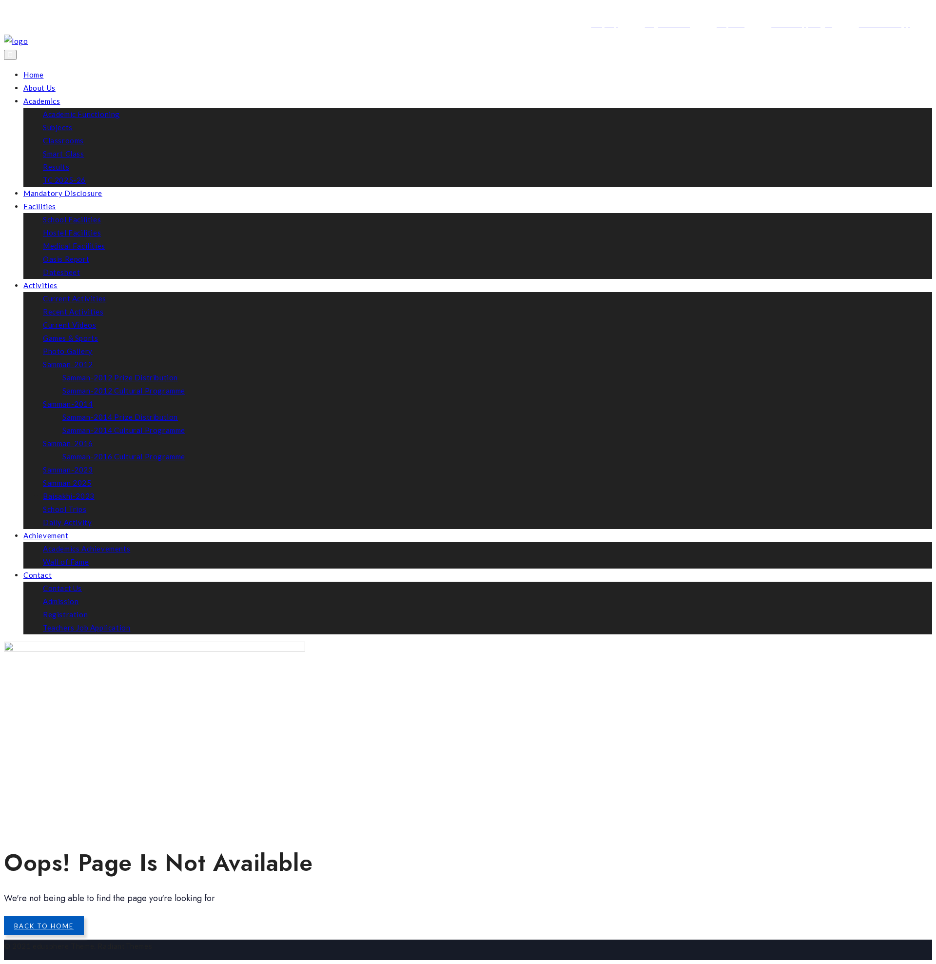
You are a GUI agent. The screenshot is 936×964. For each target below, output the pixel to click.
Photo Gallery (68, 351)
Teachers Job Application (86, 627)
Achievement (46, 535)
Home (33, 74)
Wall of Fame (66, 561)
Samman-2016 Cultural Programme (123, 456)
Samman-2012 (68, 364)
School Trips (64, 509)
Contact (37, 575)
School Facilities (72, 219)
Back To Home (44, 926)
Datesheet (61, 272)
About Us (39, 87)
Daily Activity (67, 522)
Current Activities (74, 298)
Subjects (58, 127)
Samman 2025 (67, 482)
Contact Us (62, 588)
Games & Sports (70, 338)
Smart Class (63, 153)
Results (56, 166)
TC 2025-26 (64, 180)
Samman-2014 (68, 403)
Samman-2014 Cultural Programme (123, 430)
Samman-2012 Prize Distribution (120, 377)
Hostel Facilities (72, 232)
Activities (40, 285)
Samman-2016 (68, 443)
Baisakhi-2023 (69, 496)
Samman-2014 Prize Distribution (120, 417)
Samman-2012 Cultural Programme (123, 390)
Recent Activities (73, 311)
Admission (60, 601)
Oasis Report (66, 259)
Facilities (39, 206)
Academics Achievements (86, 548)
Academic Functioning (81, 114)
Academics (41, 101)
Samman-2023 (68, 469)
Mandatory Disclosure (62, 193)
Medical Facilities (74, 245)
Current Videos (69, 324)
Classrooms (63, 140)
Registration (65, 614)
